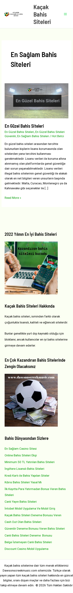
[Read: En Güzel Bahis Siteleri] (36, 100)
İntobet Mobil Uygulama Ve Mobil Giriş (30, 508)
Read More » (13, 198)
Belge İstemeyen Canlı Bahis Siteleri (28, 542)
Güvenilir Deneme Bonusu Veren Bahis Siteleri (35, 528)
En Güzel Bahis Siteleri (24, 126)
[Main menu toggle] (65, 14)
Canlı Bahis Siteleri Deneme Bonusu (28, 535)
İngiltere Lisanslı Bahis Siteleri (24, 468)
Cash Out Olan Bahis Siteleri (23, 522)
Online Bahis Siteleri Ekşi (21, 455)
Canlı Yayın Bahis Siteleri (21, 501)
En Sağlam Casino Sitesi (21, 448)
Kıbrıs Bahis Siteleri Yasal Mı (23, 482)
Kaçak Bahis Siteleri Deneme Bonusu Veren (33, 515)
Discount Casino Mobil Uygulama (26, 549)
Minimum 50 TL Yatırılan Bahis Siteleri (30, 462)
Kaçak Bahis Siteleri (42, 14)
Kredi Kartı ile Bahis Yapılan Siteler (27, 475)
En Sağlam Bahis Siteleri (33, 136)
